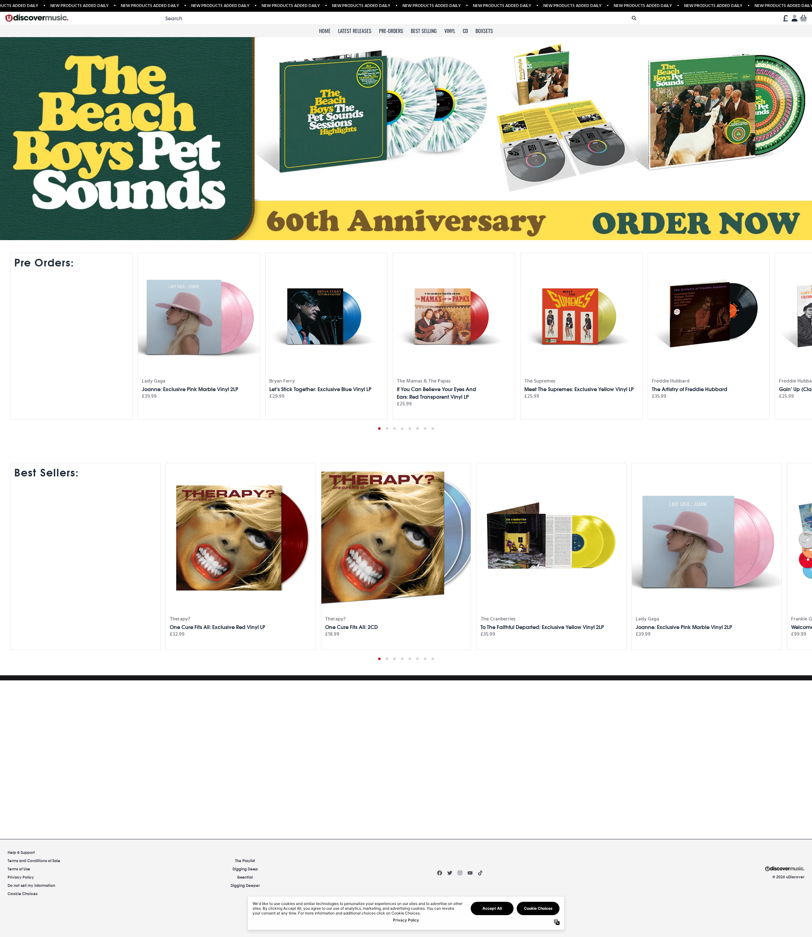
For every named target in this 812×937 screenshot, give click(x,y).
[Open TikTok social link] (480, 872)
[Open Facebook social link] (439, 872)
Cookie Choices (22, 893)
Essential (245, 877)
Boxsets (484, 31)
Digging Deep (245, 869)
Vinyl (449, 31)
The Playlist (245, 860)
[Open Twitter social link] (449, 872)
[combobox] (400, 18)
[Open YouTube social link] (470, 872)
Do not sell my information (31, 885)
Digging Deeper (245, 885)
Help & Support (21, 852)
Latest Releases (354, 31)
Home (325, 31)
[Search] (633, 18)
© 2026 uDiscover (788, 877)
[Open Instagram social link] (459, 872)
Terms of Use (19, 869)
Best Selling (424, 31)
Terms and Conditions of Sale (34, 860)
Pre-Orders (391, 31)
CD (465, 31)
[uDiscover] (37, 18)
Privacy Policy (21, 877)
